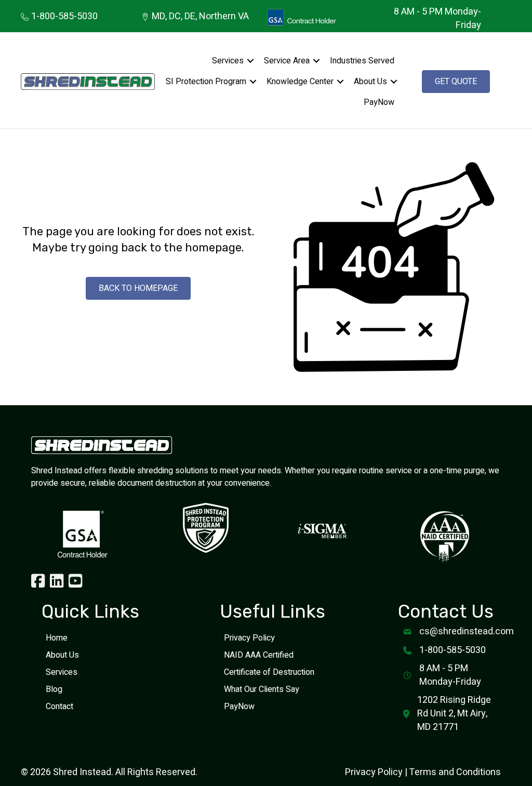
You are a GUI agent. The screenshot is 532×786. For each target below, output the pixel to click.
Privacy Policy (249, 638)
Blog (54, 689)
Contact (59, 706)
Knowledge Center (300, 81)
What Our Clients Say (261, 689)
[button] (250, 60)
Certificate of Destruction (269, 672)
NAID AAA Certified (259, 655)
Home (57, 638)
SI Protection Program (206, 81)
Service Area (287, 61)
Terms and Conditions (455, 772)
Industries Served (362, 61)
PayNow (379, 102)
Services (228, 61)
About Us (370, 81)
